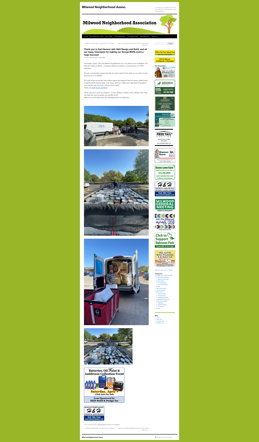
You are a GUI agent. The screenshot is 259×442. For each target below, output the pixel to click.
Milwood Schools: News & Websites (164, 270)
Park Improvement (119, 36)
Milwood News (102, 424)
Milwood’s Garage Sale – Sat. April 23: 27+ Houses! (99, 43)
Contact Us (154, 36)
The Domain (161, 306)
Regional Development (161, 301)
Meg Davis (102, 57)
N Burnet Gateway (162, 304)
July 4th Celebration (163, 284)
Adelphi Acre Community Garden (164, 275)
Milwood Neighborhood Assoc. (104, 7)
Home (86, 36)
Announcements (162, 293)
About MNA (109, 36)
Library (158, 286)
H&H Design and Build (99, 88)
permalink (117, 424)
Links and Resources (161, 288)
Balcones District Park (163, 279)
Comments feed (160, 321)
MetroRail (160, 303)
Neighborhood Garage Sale (162, 299)
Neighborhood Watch (163, 297)
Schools (158, 308)
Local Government (160, 290)
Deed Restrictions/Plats (96, 36)
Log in (158, 317)
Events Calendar (160, 281)
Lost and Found (162, 295)
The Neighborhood (132, 36)
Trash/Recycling (144, 36)
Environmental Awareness (162, 277)
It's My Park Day (162, 283)
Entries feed (159, 319)
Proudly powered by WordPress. (164, 437)
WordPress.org (160, 323)
